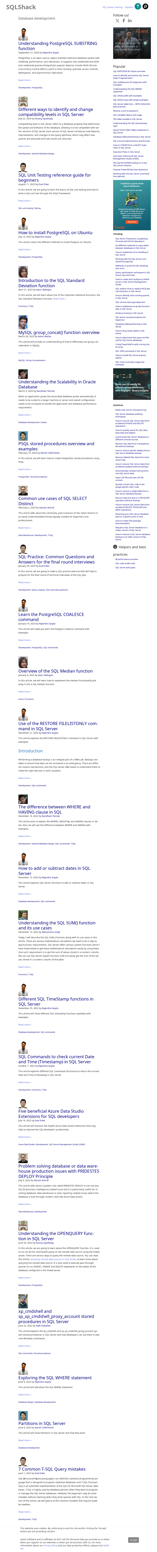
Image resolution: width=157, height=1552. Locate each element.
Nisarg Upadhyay (44, 118)
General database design (43, 153)
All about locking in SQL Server (129, 313)
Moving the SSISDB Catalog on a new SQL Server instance (130, 164)
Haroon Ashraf (46, 507)
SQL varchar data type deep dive (130, 302)
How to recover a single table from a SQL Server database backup (131, 492)
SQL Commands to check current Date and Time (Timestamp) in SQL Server (56, 1059)
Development (24, 87)
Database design (26, 1402)
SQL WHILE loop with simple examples (130, 99)
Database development (29, 422)
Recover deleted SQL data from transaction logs (132, 458)
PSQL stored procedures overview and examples (56, 446)
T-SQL (31, 306)
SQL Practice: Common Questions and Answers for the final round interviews (56, 559)
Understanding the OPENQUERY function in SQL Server (56, 1235)
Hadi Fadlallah (43, 1325)
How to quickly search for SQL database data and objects (131, 431)
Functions (22, 306)
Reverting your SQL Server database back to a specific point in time (131, 515)
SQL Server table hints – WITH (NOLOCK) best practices (131, 105)
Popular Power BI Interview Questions (130, 169)
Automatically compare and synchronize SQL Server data (132, 472)
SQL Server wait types (125, 567)
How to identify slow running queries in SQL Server (132, 296)
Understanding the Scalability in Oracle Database (57, 384)
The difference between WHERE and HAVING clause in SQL (54, 809)
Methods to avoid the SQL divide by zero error (131, 267)
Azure (21, 699)
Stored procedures (38, 476)
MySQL (21, 360)
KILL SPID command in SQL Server (131, 351)
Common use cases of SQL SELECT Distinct (52, 500)
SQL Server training (113, 7)
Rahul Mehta (44, 336)
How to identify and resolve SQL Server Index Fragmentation (131, 76)
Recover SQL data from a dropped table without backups (132, 445)
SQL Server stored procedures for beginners (130, 318)
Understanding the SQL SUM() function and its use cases (57, 925)
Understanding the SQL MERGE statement (127, 90)
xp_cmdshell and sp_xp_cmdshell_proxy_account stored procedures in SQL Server (56, 1316)
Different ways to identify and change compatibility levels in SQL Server (55, 111)
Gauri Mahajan (44, 289)
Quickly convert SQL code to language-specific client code (130, 485)
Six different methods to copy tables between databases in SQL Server (132, 246)
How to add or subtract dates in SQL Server (54, 870)
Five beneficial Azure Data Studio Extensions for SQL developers (51, 1113)
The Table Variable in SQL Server (127, 119)
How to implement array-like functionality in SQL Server (132, 307)
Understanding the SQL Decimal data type (130, 124)
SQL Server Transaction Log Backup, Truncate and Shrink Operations (131, 240)
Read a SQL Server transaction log (130, 409)
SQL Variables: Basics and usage (127, 115)
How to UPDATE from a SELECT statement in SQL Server (130, 146)
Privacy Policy (50, 1545)
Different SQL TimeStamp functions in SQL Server (56, 1001)
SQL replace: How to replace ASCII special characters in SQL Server (132, 290)
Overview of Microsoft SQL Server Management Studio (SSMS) (128, 157)
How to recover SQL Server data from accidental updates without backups (132, 465)
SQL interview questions (57, 589)
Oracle (43, 422)
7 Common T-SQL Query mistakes (52, 1469)
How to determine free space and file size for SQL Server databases (132, 339)
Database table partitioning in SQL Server (132, 136)
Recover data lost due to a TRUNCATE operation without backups (132, 499)
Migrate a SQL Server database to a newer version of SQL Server (131, 528)
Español (129, 7)
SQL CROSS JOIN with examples (127, 95)
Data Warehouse (26, 535)
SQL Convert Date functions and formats (131, 141)
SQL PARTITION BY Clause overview (129, 71)
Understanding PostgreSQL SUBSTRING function (57, 45)
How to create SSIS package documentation (128, 522)
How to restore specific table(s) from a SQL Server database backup (132, 451)
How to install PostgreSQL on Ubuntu (55, 232)
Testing (37, 208)
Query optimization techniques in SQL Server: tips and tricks (132, 273)
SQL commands (51, 647)
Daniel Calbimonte (49, 452)
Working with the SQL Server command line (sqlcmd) (131, 175)
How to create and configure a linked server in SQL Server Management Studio (132, 282)
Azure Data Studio (26, 1144)
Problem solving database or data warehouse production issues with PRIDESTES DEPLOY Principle (58, 1171)
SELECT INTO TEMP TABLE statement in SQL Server (131, 131)
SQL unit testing (25, 208)
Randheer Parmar (46, 390)
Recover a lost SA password (125, 110)
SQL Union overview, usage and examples (129, 363)
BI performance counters (126, 559)
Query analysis (38, 589)
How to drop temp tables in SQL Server (130, 332)
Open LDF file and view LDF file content (129, 478)
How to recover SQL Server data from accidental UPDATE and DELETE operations (132, 423)
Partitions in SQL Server (42, 1423)
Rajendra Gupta (51, 52)
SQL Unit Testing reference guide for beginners (54, 177)
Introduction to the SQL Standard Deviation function (51, 282)
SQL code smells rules (125, 563)
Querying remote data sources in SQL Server (53, 1259)
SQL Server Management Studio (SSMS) (67, 1144)
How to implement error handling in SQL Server (131, 253)
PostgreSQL (37, 87)
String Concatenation (35, 360)
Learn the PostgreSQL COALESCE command (51, 616)
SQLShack (21, 7)
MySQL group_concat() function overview (59, 332)
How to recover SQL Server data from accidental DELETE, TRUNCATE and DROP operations (132, 507)
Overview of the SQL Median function (55, 671)
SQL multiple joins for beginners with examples (130, 83)
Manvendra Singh (51, 932)
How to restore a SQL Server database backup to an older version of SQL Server (132, 537)
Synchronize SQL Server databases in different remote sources (132, 438)
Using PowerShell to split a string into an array (132, 345)
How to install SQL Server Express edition (130, 356)
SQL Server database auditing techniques (128, 415)
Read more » (24, 80)
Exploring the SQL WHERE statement (55, 1377)
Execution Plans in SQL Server (126, 151)
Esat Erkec (44, 184)
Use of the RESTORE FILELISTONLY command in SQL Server (58, 725)
